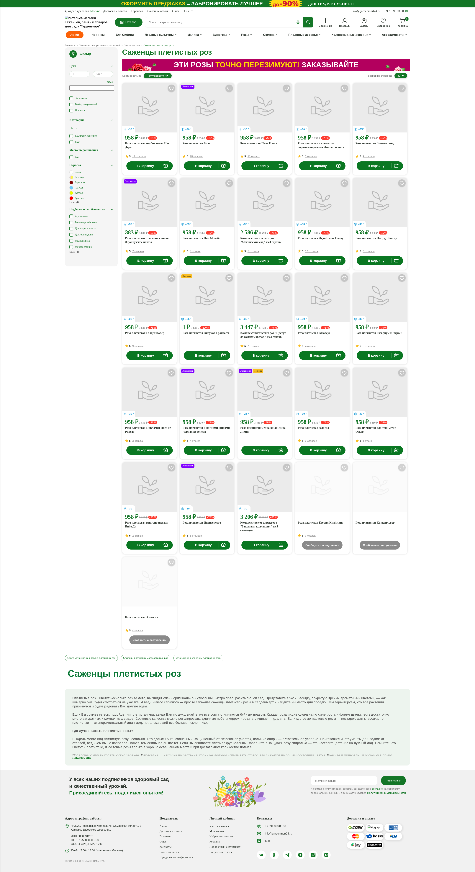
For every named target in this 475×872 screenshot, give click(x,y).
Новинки (98, 34)
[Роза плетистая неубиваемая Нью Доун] (149, 107)
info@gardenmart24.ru (278, 833)
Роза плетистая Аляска (313, 427)
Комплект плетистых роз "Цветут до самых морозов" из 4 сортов (263, 334)
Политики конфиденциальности (386, 792)
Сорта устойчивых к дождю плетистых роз (91, 658)
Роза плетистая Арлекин (141, 617)
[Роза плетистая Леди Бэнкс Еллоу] (322, 202)
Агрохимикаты (393, 34)
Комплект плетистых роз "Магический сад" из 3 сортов (260, 240)
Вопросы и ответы (220, 851)
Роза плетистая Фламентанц (375, 143)
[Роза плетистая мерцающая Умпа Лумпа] (265, 392)
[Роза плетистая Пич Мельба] (207, 202)
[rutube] (313, 854)
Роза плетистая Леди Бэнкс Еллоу (320, 238)
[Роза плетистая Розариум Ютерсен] (380, 297)
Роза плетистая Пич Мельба (201, 238)
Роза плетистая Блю (196, 143)
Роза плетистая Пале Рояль (258, 143)
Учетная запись (219, 826)
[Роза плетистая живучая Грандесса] (207, 297)
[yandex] (300, 854)
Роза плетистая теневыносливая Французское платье (147, 240)
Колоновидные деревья (350, 34)
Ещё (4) (74, 202)
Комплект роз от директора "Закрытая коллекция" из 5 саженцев (259, 526)
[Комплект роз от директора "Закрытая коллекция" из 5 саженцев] (265, 487)
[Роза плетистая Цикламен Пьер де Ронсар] (149, 392)
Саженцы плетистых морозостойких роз (145, 658)
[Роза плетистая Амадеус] (322, 297)
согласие (377, 788)
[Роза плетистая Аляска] (322, 392)
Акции (164, 826)
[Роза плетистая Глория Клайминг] (322, 487)
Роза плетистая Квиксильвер (375, 522)
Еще (187, 11)
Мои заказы (216, 831)
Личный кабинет (222, 818)
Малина (193, 34)
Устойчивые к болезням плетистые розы (198, 658)
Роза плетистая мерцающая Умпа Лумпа (263, 429)
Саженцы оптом (157, 11)
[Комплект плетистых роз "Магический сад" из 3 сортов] (265, 202)
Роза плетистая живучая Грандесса (206, 333)
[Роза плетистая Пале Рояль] (265, 107)
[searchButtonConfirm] (308, 22)
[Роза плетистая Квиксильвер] (380, 487)
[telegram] (287, 854)
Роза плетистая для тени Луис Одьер (376, 429)
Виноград (220, 34)
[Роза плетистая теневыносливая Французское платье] (149, 202)
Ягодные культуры (159, 34)
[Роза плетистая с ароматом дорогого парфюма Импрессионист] (322, 107)
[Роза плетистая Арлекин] (149, 582)
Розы (245, 34)
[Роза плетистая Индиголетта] (207, 487)
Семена (269, 34)
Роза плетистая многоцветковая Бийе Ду (146, 524)
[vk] (261, 854)
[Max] (326, 854)
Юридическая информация (176, 857)
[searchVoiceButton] (298, 22)
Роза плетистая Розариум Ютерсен (379, 333)
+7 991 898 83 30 (275, 826)
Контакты (165, 846)
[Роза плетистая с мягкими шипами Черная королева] (207, 392)
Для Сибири (125, 34)
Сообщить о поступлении (322, 545)
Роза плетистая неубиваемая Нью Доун (147, 145)
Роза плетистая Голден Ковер (144, 333)
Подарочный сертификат (224, 846)
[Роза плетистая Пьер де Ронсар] (380, 202)
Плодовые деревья (303, 34)
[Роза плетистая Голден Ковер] (149, 297)
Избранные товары (221, 836)
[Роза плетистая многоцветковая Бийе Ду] (149, 487)
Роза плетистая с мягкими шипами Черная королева (206, 429)
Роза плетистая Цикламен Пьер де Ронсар (148, 429)
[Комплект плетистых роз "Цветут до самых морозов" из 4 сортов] (265, 297)
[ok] (274, 854)
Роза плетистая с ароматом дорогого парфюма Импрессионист (321, 145)
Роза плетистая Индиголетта (202, 522)
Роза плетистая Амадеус (314, 333)
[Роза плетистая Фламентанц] (380, 107)
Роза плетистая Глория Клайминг (320, 522)
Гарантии (137, 11)
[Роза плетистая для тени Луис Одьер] (380, 392)
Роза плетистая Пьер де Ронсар (376, 238)
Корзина (214, 841)
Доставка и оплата (115, 11)
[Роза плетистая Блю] (207, 107)
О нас (176, 11)
